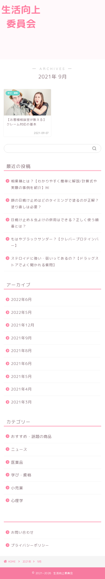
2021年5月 (21, 376)
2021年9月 (21, 338)
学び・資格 (21, 475)
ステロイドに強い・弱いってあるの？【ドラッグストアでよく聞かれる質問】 (55, 261)
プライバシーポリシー (30, 545)
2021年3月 (21, 402)
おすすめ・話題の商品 (31, 436)
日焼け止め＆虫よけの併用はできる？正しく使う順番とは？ (55, 223)
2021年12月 (22, 325)
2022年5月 (21, 312)
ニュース (19, 449)
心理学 (17, 500)
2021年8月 (21, 350)
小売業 (17, 488)
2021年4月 (21, 389)
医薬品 (17, 462)
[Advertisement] (73, 29)
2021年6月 (21, 363)
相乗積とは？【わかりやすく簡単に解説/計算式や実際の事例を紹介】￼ (54, 184)
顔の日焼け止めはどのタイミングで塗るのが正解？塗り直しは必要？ (55, 203)
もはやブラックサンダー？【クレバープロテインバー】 (55, 242)
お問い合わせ (22, 532)
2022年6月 (21, 299)
